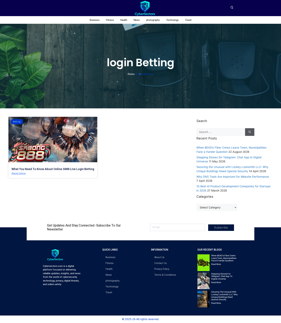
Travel (188, 20)
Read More (19, 173)
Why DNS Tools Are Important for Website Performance (232, 176)
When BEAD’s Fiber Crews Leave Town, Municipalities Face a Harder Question (223, 258)
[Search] (249, 132)
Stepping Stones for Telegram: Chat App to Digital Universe (221, 276)
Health (123, 20)
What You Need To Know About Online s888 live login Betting (53, 169)
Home (131, 74)
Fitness (110, 20)
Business (95, 20)
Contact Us (160, 263)
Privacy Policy (161, 269)
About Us (159, 257)
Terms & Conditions (165, 274)
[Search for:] (220, 132)
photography (153, 20)
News (137, 20)
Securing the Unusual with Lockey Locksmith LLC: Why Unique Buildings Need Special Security (224, 296)
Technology (172, 20)
